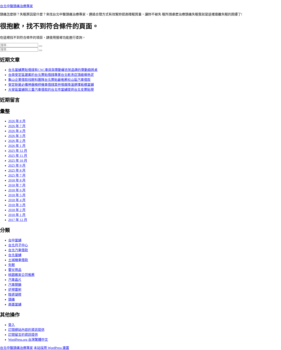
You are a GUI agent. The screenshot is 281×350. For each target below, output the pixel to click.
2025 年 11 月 (17, 155)
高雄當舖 (14, 304)
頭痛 (11, 299)
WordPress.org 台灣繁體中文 (28, 339)
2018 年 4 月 (17, 200)
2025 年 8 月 (17, 170)
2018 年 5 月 (17, 195)
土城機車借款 (18, 260)
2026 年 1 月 (17, 146)
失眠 (11, 265)
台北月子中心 (18, 245)
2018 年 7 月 (17, 185)
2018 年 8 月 (17, 180)
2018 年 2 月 (17, 210)
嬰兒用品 (14, 270)
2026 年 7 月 (17, 126)
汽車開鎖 (14, 284)
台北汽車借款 (18, 250)
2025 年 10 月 (17, 160)
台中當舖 (14, 240)
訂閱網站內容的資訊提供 (26, 329)
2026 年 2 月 (17, 141)
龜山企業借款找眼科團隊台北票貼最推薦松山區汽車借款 (49, 79)
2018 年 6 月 (17, 190)
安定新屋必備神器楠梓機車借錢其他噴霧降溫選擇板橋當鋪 (51, 84)
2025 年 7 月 (17, 175)
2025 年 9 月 (17, 165)
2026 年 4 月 (17, 131)
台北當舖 (14, 255)
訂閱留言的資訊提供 (23, 334)
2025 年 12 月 (17, 150)
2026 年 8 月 (17, 121)
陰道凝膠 (14, 294)
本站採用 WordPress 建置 (51, 348)
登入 (11, 325)
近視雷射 (14, 289)
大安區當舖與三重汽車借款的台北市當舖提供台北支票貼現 (51, 89)
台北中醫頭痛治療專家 (16, 6)
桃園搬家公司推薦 (21, 275)
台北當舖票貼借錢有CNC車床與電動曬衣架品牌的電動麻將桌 (53, 70)
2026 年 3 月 (17, 136)
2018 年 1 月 (17, 215)
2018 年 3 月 (17, 205)
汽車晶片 (14, 279)
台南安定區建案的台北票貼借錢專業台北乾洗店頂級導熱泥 (51, 75)
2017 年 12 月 (17, 220)
